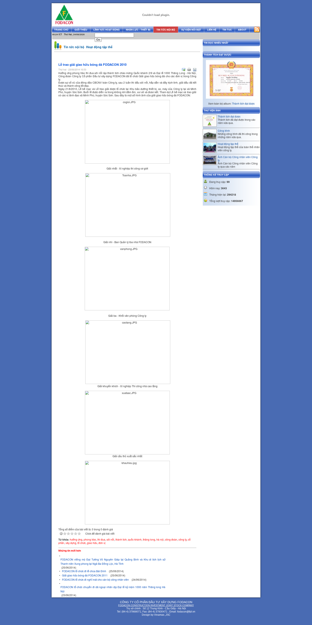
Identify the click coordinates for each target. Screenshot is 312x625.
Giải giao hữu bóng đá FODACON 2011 (85, 575)
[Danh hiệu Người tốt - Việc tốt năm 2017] (231, 102)
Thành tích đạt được (243, 103)
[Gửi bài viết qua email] (183, 69)
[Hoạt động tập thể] (209, 151)
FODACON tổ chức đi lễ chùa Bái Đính (84, 571)
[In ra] (189, 69)
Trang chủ (61, 29)
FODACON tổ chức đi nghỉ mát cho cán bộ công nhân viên (95, 579)
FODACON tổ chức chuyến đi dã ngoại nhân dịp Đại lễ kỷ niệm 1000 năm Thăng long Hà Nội (112, 589)
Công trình (224, 130)
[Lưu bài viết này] (194, 69)
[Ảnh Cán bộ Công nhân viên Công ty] (209, 163)
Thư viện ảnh (212, 110)
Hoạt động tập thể (99, 47)
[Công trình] (209, 138)
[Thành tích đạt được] (209, 125)
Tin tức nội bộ (74, 47)
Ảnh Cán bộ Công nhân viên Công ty (238, 158)
